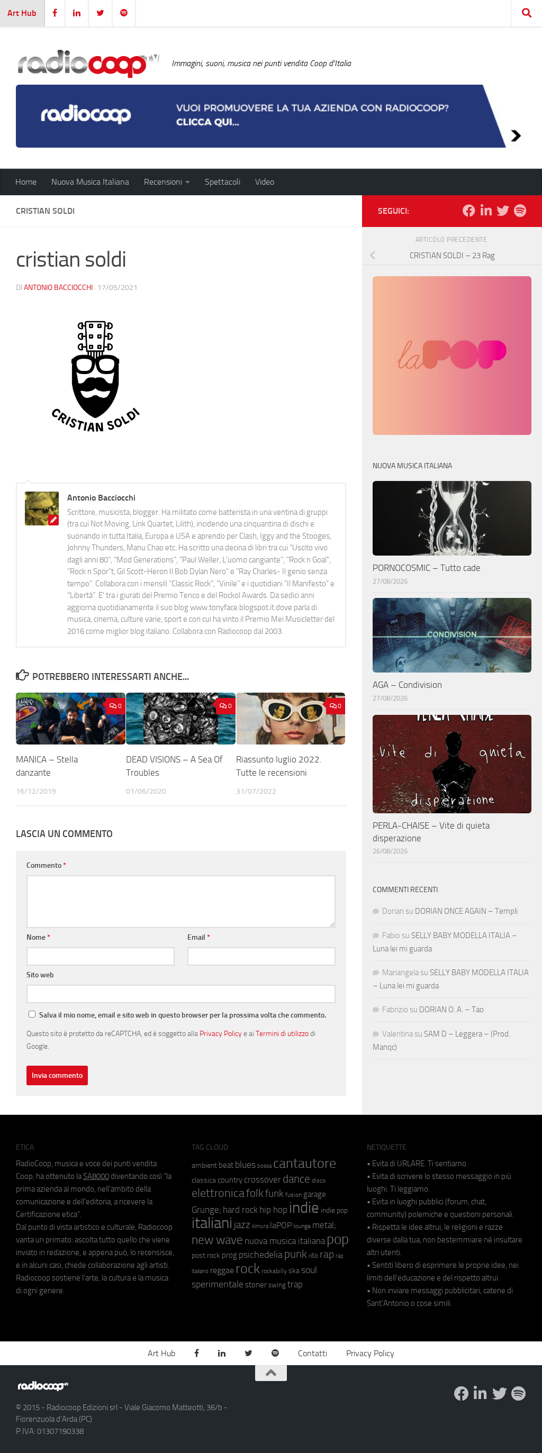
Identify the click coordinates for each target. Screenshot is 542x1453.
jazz (242, 1225)
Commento (46, 865)
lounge (302, 1226)
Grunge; (206, 1210)
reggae (222, 1270)
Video (264, 182)
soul (309, 1270)
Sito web (40, 974)
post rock (206, 1255)
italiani (212, 1223)
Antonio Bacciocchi (58, 287)
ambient (204, 1165)
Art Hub (22, 13)
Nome (38, 937)
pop (338, 1239)
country (230, 1180)
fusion (293, 1194)
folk (255, 1193)
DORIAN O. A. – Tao (451, 1009)
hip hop (273, 1209)
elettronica (218, 1193)
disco (319, 1180)
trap (295, 1284)
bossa (264, 1166)
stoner (256, 1284)
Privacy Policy (221, 1033)
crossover (262, 1179)
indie (304, 1207)
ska (294, 1270)
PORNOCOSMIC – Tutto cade (427, 567)
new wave (217, 1240)
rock (248, 1268)
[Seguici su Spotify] (519, 210)
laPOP (281, 1225)
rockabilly (274, 1271)
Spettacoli (222, 182)
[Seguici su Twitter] (502, 210)
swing (277, 1285)
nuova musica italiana (285, 1241)
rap (327, 1254)
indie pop (334, 1210)
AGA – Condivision (407, 684)
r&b (313, 1255)
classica (204, 1180)
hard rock (240, 1210)
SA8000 (96, 1176)
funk (274, 1194)
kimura (260, 1226)
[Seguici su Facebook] (469, 210)
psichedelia (261, 1254)
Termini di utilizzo (282, 1033)
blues (245, 1164)
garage (314, 1194)
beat (226, 1165)
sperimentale (217, 1284)
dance (296, 1178)
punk (295, 1254)
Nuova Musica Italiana (90, 182)
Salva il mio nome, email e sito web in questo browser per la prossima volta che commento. (182, 1015)
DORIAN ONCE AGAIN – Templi (466, 911)
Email (198, 937)
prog (229, 1255)
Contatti (312, 1353)
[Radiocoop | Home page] (88, 63)
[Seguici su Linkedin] (486, 210)
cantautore (304, 1163)
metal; (324, 1225)
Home (26, 182)
